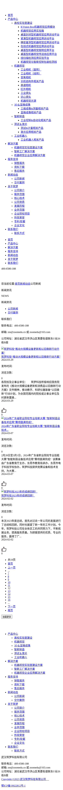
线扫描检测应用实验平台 (35, 58)
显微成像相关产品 (31, 112)
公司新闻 (19, 178)
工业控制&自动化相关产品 (36, 120)
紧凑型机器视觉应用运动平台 (37, 38)
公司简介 (19, 190)
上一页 (12, 567)
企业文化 (19, 225)
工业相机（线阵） (31, 73)
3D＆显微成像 (22, 104)
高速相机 (26, 85)
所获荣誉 (19, 217)
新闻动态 (13, 174)
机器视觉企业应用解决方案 (29, 155)
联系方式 (19, 233)
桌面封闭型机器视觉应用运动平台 (40, 34)
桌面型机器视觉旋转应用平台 (37, 50)
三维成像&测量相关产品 (34, 108)
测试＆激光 (20, 124)
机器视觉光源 (28, 100)
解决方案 (13, 143)
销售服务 (19, 163)
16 (9, 599)
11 (9, 585)
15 (9, 597)
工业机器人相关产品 (32, 139)
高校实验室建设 (23, 23)
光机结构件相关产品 (32, 81)
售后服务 (19, 170)
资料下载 (19, 167)
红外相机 (26, 89)
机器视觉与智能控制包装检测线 (39, 61)
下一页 (12, 606)
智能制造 (19, 116)
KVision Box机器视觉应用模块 (38, 26)
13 (9, 591)
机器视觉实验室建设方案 (28, 147)
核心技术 (19, 198)
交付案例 (19, 182)
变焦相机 (26, 77)
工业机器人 (20, 135)
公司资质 (19, 202)
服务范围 (19, 194)
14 (9, 594)
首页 (10, 15)
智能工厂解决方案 (24, 151)
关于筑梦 (13, 186)
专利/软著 (19, 221)
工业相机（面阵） (31, 69)
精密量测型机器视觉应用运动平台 (40, 42)
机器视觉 (19, 65)
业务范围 (19, 209)
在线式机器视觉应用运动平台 (37, 46)
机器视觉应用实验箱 (32, 30)
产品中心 (13, 19)
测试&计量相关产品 (32, 128)
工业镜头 (26, 93)
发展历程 (19, 206)
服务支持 (13, 159)
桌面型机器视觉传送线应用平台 (39, 54)
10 (9, 582)
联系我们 (13, 229)
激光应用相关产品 (31, 132)
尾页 (10, 610)
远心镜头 (26, 97)
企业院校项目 (22, 213)
